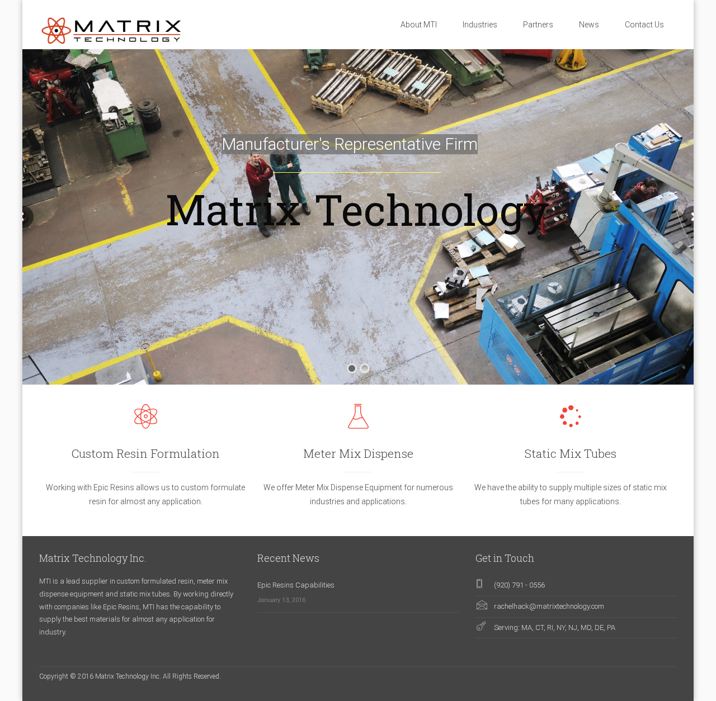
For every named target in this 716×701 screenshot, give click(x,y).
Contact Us (644, 24)
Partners (538, 24)
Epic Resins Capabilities (296, 585)
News (589, 24)
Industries (480, 24)
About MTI (419, 24)
